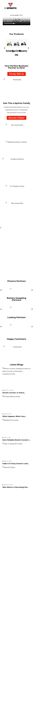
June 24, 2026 (7, 414)
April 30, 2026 (8, 461)
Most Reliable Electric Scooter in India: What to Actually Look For (16, 441)
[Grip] (16, 326)
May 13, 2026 (7, 437)
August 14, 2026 (8, 390)
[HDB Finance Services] (16, 289)
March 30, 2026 (8, 484)
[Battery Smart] (16, 309)
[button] (5, 48)
